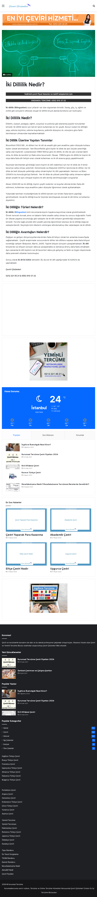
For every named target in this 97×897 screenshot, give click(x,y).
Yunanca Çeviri (8, 810)
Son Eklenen (48, 435)
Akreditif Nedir (7, 870)
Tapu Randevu (8, 850)
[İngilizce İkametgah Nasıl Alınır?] (13, 447)
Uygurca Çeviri (59, 568)
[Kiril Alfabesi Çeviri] (13, 466)
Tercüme (33, 888)
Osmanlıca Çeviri (9, 798)
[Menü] (3, 7)
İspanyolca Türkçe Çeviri (12, 768)
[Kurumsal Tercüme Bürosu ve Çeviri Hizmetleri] (20, 6)
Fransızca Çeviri (8, 764)
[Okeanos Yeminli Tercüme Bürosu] (48, 20)
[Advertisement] (48, 311)
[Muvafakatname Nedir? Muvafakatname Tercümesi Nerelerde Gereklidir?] (13, 487)
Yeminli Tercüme (8, 820)
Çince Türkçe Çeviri (10, 806)
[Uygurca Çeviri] (70, 554)
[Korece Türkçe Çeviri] (13, 476)
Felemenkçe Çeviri (9, 828)
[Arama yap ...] (94, 7)
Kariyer (6, 744)
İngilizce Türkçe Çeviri (11, 756)
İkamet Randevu (8, 862)
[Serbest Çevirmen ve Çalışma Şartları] (9, 674)
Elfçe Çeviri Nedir (17, 568)
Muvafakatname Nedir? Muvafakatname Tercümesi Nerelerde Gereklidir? (55, 484)
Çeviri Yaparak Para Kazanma (24, 534)
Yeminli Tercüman (9, 824)
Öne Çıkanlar (8, 748)
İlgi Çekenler (8, 740)
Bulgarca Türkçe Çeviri (11, 780)
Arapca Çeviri (7, 794)
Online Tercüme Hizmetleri (50, 888)
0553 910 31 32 (59, 100)
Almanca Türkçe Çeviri (11, 772)
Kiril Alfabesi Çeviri (30, 465)
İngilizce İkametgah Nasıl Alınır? (36, 444)
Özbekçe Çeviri (8, 840)
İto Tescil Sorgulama (10, 854)
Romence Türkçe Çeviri (11, 832)
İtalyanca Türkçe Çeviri (11, 776)
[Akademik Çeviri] (70, 520)
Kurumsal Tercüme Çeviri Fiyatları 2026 (40, 454)
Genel (5, 728)
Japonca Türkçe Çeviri (11, 836)
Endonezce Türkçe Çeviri (12, 802)
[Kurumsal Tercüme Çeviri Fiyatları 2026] (13, 458)
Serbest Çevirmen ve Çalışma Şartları (35, 670)
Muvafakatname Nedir (11, 866)
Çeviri (5, 732)
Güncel (6, 736)
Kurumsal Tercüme (15, 884)
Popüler (16, 435)
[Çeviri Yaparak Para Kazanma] (26, 520)
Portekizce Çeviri (9, 790)
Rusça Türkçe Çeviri (10, 760)
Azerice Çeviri (7, 814)
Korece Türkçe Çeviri (31, 472)
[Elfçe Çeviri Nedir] (26, 554)
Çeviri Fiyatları (8, 874)
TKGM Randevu (8, 858)
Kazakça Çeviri (8, 844)
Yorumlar (80, 435)
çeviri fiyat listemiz (41, 94)
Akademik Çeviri (60, 534)
